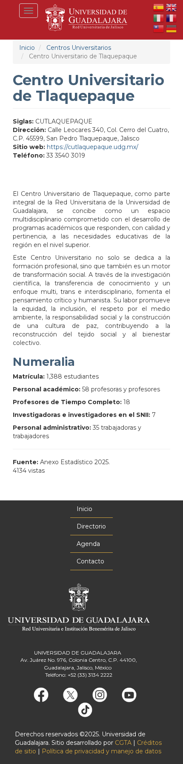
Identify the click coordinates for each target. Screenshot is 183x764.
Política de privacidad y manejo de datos (101, 751)
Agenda (88, 544)
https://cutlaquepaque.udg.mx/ (92, 147)
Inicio (27, 48)
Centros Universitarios (78, 48)
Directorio (91, 526)
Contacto (90, 561)
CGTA (123, 743)
